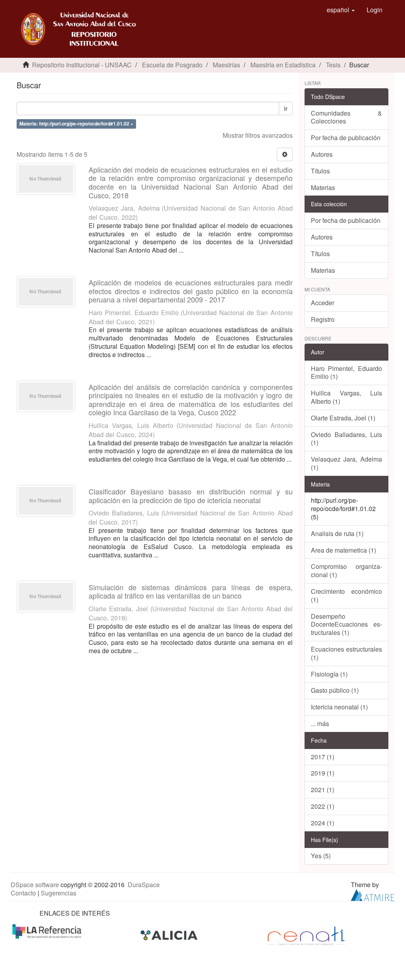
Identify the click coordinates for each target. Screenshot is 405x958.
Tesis (333, 64)
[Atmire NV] (372, 894)
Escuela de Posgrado (172, 64)
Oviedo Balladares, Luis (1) (346, 438)
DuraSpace (144, 884)
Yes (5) (321, 855)
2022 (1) (322, 806)
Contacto (23, 892)
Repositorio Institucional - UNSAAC (82, 64)
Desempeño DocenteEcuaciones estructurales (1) (346, 624)
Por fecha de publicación (345, 137)
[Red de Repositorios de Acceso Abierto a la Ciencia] (48, 930)
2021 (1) (322, 789)
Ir (286, 108)
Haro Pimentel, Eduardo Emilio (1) (346, 372)
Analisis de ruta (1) (337, 533)
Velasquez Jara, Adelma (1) (346, 463)
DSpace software (35, 884)
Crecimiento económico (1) (346, 595)
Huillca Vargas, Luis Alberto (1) (346, 397)
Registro (323, 319)
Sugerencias (58, 892)
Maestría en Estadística (283, 64)
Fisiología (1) (329, 674)
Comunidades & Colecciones (346, 117)
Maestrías (226, 64)
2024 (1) (322, 822)
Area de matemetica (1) (343, 550)
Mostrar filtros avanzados (258, 135)
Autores (322, 154)
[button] (341, 10)
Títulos (320, 170)
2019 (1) (322, 772)
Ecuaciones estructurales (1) (346, 653)
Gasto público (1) (335, 690)
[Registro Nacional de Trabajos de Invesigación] (306, 934)
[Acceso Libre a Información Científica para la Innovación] (169, 934)
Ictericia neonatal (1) (339, 706)
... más (320, 723)
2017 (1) (322, 756)
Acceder (322, 302)
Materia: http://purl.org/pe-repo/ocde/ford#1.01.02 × (76, 123)
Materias (323, 187)
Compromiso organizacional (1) (346, 570)
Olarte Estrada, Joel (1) (343, 417)
